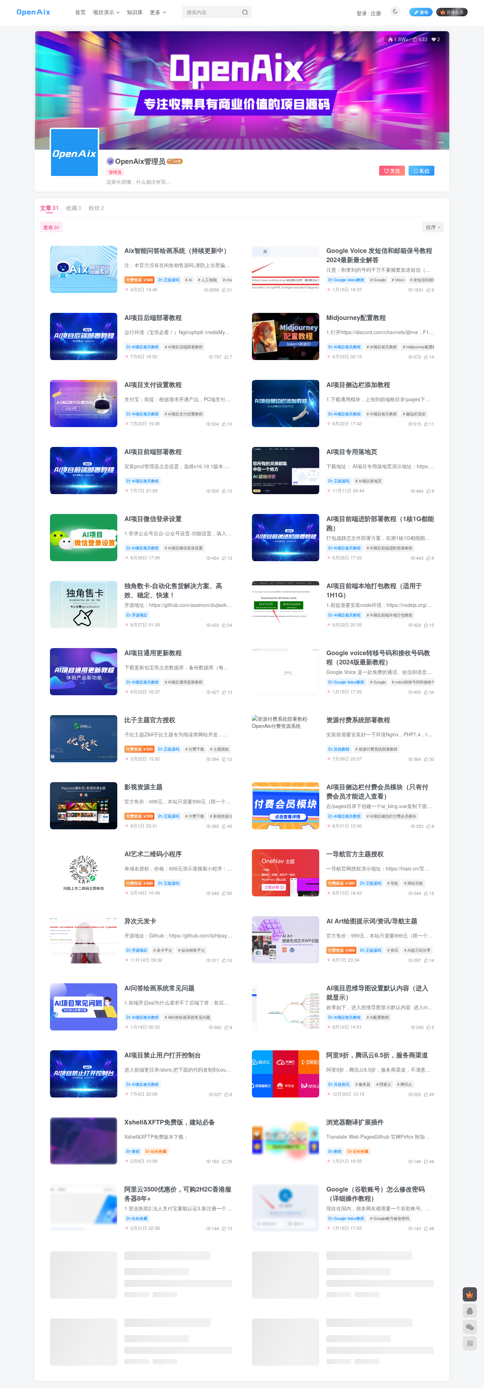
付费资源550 (139, 749)
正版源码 (171, 279)
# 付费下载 (194, 749)
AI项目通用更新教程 (153, 652)
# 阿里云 (383, 1084)
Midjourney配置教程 (356, 317)
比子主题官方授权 (149, 719)
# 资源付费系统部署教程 (376, 749)
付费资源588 (139, 279)
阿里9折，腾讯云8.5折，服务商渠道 (377, 1055)
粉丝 (96, 208)
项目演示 (103, 12)
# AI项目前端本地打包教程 (389, 615)
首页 (80, 12)
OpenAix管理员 (140, 161)
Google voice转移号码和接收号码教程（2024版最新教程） (378, 657)
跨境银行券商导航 (152, 1364)
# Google (378, 279)
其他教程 (341, 749)
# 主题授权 (219, 749)
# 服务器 (362, 1084)
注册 (376, 13)
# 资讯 (392, 950)
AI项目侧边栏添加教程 (358, 384)
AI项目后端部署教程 (153, 317)
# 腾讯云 (404, 1084)
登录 (361, 13)
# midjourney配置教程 (421, 346)
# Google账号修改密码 (389, 1218)
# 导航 (392, 883)
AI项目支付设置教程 (153, 384)
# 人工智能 (207, 279)
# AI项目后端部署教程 (184, 346)
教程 (136, 1151)
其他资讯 (341, 1084)
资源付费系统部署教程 (358, 719)
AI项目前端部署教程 (153, 451)
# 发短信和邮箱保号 (427, 279)
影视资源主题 (143, 786)
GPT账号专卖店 (108, 1364)
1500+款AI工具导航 (200, 1364)
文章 (49, 208)
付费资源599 (139, 816)
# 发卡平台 (162, 950)
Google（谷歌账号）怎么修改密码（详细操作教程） (375, 1193)
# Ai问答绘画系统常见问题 (187, 1017)
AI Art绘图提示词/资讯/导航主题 (371, 920)
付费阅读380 (341, 883)
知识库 (135, 12)
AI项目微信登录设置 (153, 518)
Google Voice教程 (349, 279)
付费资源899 (341, 950)
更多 (155, 12)
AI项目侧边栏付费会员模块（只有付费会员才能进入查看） (377, 791)
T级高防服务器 (265, 1364)
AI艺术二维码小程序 (153, 853)
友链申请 (434, 1346)
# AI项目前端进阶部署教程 (389, 548)
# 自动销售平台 (191, 950)
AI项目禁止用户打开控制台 (162, 1055)
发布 (424, 12)
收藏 (73, 208)
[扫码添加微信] (470, 1327)
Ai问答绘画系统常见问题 (159, 987)
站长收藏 (159, 1151)
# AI (188, 279)
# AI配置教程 (378, 1017)
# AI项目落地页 (368, 480)
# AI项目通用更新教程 (184, 682)
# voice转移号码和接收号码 (415, 682)
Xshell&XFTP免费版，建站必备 (169, 1122)
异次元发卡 (140, 920)
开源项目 (139, 615)
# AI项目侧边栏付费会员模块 (391, 816)
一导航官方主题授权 (355, 853)
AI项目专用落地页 (351, 451)
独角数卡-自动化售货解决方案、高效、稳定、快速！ (173, 590)
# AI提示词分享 (417, 950)
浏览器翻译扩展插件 (355, 1122)
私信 (424, 170)
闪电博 (235, 1364)
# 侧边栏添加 (414, 413)
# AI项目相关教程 (382, 346)
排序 (431, 227)
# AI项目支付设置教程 (184, 413)
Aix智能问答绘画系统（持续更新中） (177, 250)
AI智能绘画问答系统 (62, 1364)
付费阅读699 (139, 883)
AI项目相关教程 (145, 346)
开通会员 (454, 12)
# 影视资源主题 (223, 816)
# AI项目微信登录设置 (184, 548)
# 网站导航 (413, 883)
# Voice (398, 279)
